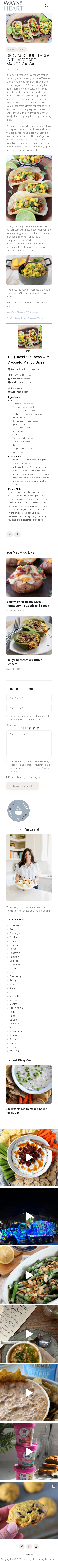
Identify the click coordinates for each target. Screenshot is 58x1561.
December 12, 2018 (15, 610)
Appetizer (14, 925)
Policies (29, 1554)
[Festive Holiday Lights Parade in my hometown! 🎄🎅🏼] (29, 1216)
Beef (12, 929)
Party (12, 1012)
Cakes (13, 949)
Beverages (15, 933)
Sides (12, 1027)
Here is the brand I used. (26, 139)
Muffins (13, 1004)
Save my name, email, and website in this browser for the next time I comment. (30, 718)
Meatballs (14, 996)
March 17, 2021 (13, 669)
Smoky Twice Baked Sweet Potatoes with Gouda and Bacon (27, 603)
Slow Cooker (16, 1031)
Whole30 (14, 1051)
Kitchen (13, 988)
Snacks (13, 1035)
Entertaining (16, 976)
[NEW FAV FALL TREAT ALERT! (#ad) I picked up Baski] (29, 1451)
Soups (13, 1039)
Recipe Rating (13, 725)
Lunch (22, 49)
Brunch (13, 941)
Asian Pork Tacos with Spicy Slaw (22, 312)
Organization (16, 1008)
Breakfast (14, 937)
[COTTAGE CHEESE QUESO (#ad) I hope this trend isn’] (29, 1392)
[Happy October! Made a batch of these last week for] (29, 1510)
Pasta (13, 1015)
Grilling (13, 980)
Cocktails (14, 957)
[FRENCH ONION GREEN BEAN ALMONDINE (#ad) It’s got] (29, 1275)
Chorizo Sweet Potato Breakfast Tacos (24, 318)
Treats (13, 1047)
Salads (13, 1019)
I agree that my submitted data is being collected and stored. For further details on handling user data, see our (30, 766)
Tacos (13, 1043)
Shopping (14, 1023)
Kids (12, 984)
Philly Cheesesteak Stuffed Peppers (24, 662)
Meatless (14, 1000)
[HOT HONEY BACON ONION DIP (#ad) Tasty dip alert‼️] (29, 1157)
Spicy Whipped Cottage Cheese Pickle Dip (26, 1110)
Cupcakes (15, 964)
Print (31, 351)
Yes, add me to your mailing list (24, 777)
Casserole (15, 953)
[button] (9, 1080)
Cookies (14, 961)
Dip (11, 972)
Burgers (14, 945)
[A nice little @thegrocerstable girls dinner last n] (29, 1334)
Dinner (11, 49)
